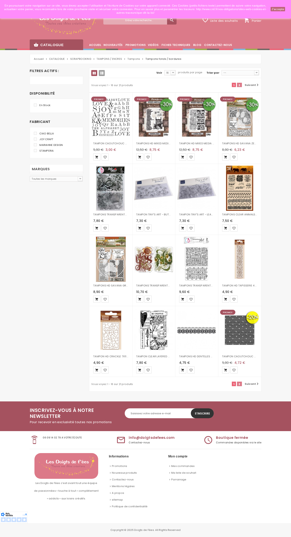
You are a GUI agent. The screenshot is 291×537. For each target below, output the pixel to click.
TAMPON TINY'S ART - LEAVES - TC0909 (196, 214)
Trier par (212, 73)
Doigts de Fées (144, 530)
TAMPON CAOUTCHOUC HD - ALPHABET (110, 143)
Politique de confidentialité (129, 506)
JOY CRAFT (46, 139)
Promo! (99, 99)
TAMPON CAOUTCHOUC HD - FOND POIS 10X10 (239, 356)
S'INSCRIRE (202, 413)
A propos (118, 493)
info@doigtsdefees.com (152, 437)
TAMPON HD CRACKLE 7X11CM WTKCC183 (110, 356)
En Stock (44, 105)
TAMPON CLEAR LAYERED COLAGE (153, 356)
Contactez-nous (123, 479)
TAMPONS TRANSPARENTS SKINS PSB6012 (110, 214)
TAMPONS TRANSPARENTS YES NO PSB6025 (153, 285)
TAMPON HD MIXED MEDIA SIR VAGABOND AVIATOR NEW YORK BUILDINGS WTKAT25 (196, 143)
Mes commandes (183, 466)
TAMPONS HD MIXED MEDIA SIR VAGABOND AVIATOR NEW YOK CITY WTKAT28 (153, 143)
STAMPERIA (46, 151)
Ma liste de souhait (183, 473)
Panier (252, 19)
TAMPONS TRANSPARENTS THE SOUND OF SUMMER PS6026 (196, 285)
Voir (159, 73)
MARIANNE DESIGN (51, 145)
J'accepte (278, 9)
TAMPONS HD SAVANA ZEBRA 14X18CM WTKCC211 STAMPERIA (239, 143)
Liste (102, 73)
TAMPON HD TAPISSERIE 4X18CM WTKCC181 (239, 285)
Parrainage (178, 479)
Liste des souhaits (220, 20)
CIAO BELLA (46, 133)
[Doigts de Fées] (64, 23)
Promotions (119, 466)
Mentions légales (123, 486)
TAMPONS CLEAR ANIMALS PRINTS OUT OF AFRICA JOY (239, 214)
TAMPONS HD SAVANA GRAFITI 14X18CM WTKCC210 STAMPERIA (110, 285)
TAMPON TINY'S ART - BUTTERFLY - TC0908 (153, 214)
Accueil (39, 59)
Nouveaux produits (124, 473)
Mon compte (177, 456)
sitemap (117, 500)
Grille (94, 73)
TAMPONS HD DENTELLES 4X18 (196, 356)
